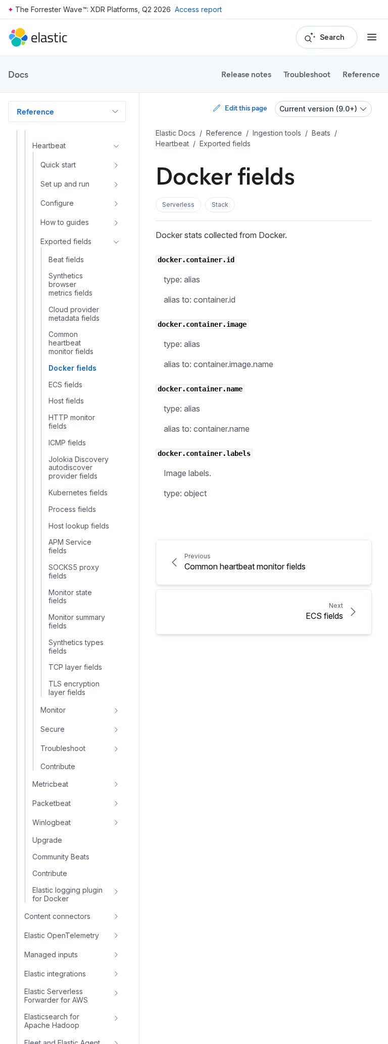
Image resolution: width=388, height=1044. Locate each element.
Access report (198, 9)
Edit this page (246, 107)
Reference (361, 74)
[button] (178, 204)
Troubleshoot (306, 74)
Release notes (246, 74)
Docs (18, 74)
